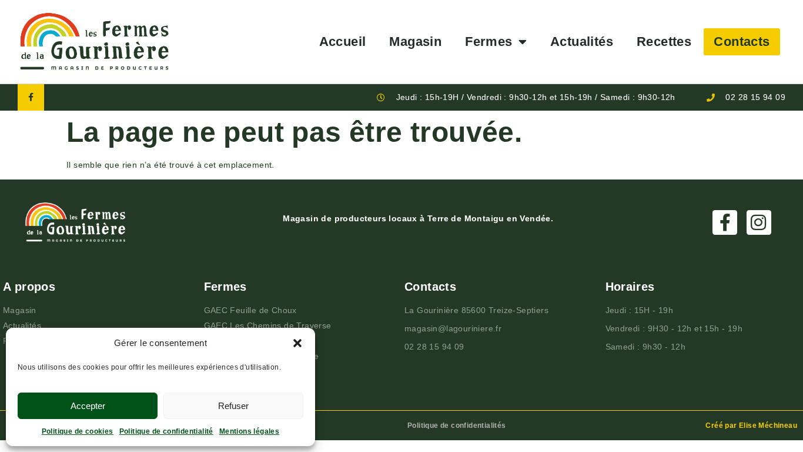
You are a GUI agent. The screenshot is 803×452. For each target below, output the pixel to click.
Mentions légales (249, 431)
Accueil (342, 41)
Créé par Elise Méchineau (751, 425)
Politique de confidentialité (166, 431)
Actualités (581, 41)
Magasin (415, 41)
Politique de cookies (77, 431)
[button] (297, 343)
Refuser (233, 406)
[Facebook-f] (31, 97)
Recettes (664, 41)
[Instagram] (759, 222)
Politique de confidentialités (456, 425)
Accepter (88, 406)
